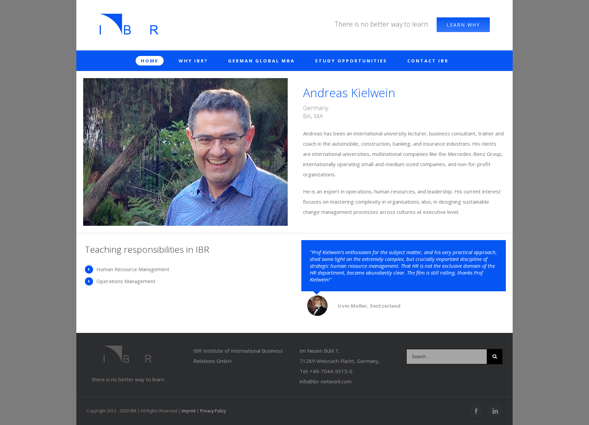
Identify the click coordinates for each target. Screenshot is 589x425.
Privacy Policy (213, 411)
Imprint (189, 411)
